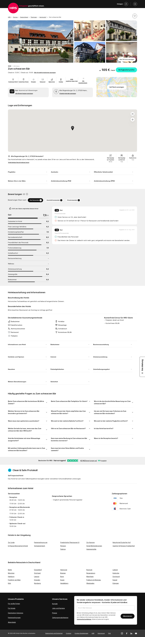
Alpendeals (12, 622)
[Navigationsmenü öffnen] (135, 4)
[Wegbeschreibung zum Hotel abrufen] (132, 119)
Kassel (115, 580)
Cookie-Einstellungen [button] (81, 633)
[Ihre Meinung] (142, 367)
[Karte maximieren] (132, 114)
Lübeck (115, 570)
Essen (62, 580)
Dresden (37, 580)
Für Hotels (11, 608)
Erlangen (116, 583)
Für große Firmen (14, 604)
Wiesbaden (90, 583)
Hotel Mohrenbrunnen (94, 546)
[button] (134, 16)
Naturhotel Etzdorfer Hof (122, 542)
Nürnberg (37, 583)
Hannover (63, 570)
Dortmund (116, 576)
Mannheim (90, 576)
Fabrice (63, 549)
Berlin (10, 570)
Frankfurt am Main (14, 580)
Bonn (62, 576)
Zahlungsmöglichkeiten (60, 617)
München (11, 573)
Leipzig (36, 576)
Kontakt (55, 604)
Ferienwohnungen (14, 617)
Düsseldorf (38, 570)
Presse (54, 613)
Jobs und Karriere (58, 608)
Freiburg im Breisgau (93, 580)
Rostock (89, 570)
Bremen (63, 573)
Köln (9, 583)
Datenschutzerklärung (84, 619)
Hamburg (11, 576)
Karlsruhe (116, 573)
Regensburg (90, 573)
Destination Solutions (15, 613)
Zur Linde (11, 542)
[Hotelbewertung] (27, 194)
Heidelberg (64, 583)
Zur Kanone (90, 542)
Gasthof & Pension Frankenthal (124, 546)
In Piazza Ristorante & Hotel (18, 546)
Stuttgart (37, 573)
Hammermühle (91, 549)
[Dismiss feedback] (142, 373)
